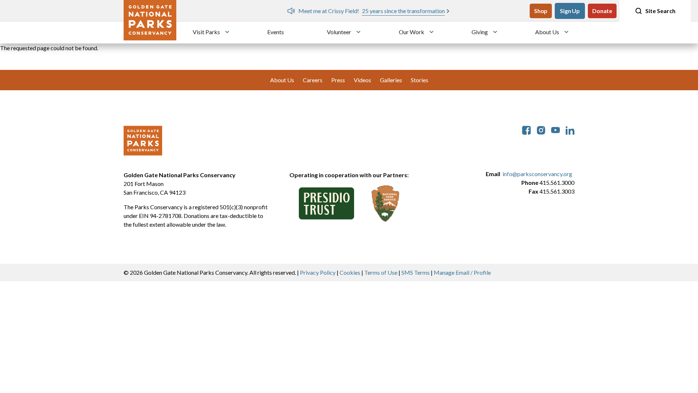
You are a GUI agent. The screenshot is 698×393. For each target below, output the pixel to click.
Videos (362, 79)
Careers (312, 79)
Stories (419, 79)
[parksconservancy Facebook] (526, 129)
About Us (547, 31)
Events (275, 31)
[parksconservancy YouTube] (555, 129)
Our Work (411, 31)
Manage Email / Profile (462, 272)
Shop (540, 10)
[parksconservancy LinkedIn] (570, 129)
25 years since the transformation (343, 10)
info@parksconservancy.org (537, 173)
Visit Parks (206, 31)
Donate (602, 10)
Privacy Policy (318, 272)
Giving (480, 31)
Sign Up (570, 10)
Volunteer (339, 31)
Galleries (391, 79)
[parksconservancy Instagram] (541, 129)
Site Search (660, 10)
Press (338, 79)
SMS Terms (415, 272)
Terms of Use (380, 272)
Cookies (350, 272)
